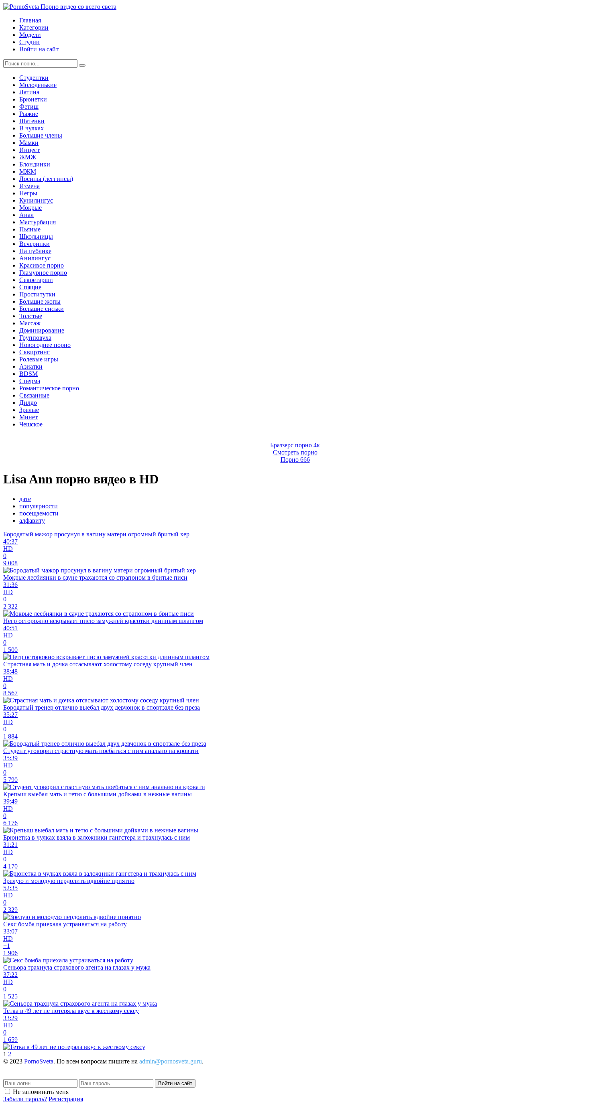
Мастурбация (37, 222)
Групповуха (35, 337)
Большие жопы (40, 301)
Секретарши (36, 279)
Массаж (30, 323)
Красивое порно (41, 265)
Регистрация (66, 1099)
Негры (28, 193)
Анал (26, 214)
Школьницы (36, 236)
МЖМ (27, 171)
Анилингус (35, 258)
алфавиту (32, 520)
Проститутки (37, 294)
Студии (29, 42)
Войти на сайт (39, 49)
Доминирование (41, 330)
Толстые (30, 316)
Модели (30, 34)
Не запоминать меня (41, 1091)
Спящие (30, 287)
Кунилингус (36, 200)
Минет (28, 417)
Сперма (29, 380)
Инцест (29, 149)
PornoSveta (38, 1061)
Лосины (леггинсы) (46, 178)
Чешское (31, 424)
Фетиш (29, 106)
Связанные (34, 395)
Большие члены (40, 135)
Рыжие (28, 113)
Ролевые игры (38, 359)
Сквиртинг (34, 352)
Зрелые (29, 409)
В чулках (31, 128)
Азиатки (31, 366)
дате (25, 498)
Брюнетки (33, 99)
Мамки (29, 142)
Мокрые (30, 207)
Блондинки (34, 164)
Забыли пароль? (25, 1099)
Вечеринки (34, 243)
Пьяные (30, 229)
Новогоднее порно (45, 344)
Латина (29, 92)
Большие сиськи (41, 308)
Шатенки (32, 121)
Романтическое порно (49, 388)
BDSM (28, 373)
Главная (30, 20)
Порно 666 (295, 459)
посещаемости (39, 513)
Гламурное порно (43, 272)
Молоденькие (38, 84)
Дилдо (28, 402)
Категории (34, 27)
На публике (35, 251)
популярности (38, 506)
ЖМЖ (27, 157)
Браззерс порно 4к (295, 445)
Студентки (34, 77)
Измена (29, 186)
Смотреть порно (295, 452)
